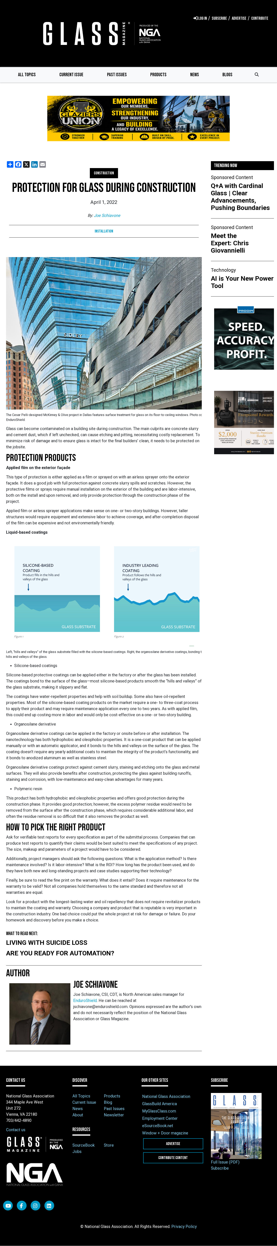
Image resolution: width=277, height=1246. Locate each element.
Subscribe (220, 1168)
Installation (104, 231)
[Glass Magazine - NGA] (101, 33)
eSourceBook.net (157, 1125)
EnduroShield (85, 1000)
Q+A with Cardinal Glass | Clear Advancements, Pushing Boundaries (240, 197)
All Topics (27, 75)
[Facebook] (22, 1205)
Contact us (15, 1129)
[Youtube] (8, 1205)
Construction (104, 173)
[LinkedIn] (49, 1205)
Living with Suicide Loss (46, 942)
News (194, 75)
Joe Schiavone (107, 215)
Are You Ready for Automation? (60, 953)
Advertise (173, 1143)
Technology (223, 270)
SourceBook (83, 1145)
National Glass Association (166, 1096)
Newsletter (114, 1114)
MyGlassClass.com (159, 1111)
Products (158, 75)
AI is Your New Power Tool (242, 282)
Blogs (227, 75)
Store (109, 1145)
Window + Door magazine (165, 1133)
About (77, 1114)
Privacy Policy (184, 1226)
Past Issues (117, 75)
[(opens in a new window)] (138, 121)
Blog (108, 1102)
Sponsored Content (232, 177)
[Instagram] (35, 1205)
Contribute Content (173, 1157)
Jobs (77, 1151)
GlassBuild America (159, 1103)
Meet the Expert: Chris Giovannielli (230, 243)
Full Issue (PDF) (225, 1162)
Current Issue (71, 75)
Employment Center (160, 1118)
